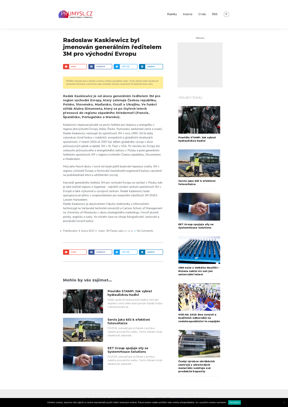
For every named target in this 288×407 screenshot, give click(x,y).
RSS (215, 14)
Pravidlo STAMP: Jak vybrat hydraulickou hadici (130, 293)
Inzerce (187, 14)
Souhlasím (234, 402)
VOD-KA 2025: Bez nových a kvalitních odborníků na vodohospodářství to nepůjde (199, 318)
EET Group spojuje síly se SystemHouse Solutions (128, 350)
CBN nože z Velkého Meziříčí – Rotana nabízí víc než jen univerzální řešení (199, 271)
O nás (202, 14)
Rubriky (172, 14)
